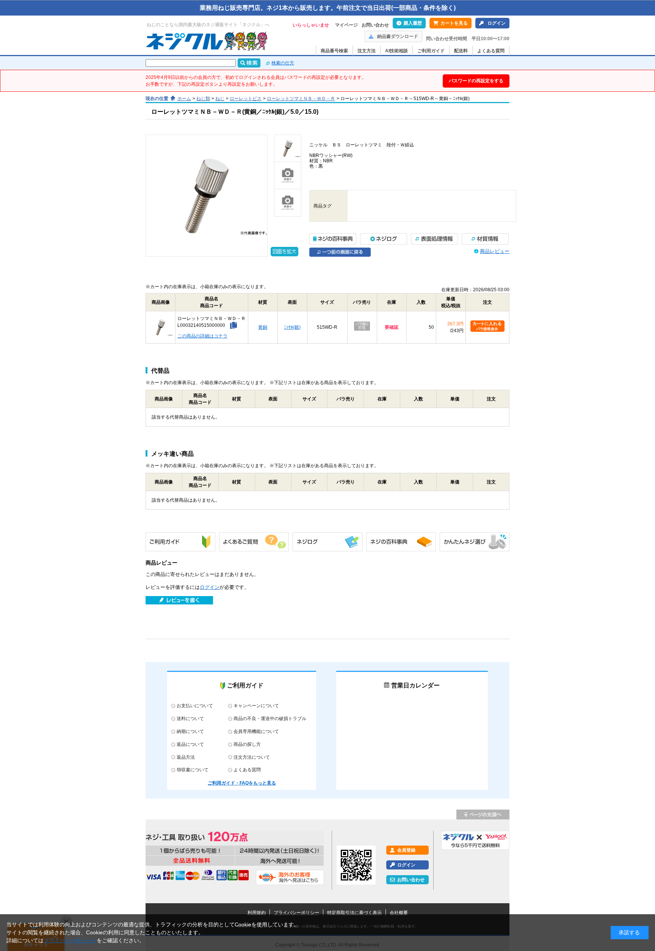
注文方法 (366, 50)
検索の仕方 (282, 63)
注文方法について (251, 757)
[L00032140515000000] (287, 148)
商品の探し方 (247, 744)
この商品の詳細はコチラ (202, 336)
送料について (190, 718)
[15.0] (207, 196)
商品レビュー (494, 251)
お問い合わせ (375, 25)
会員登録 (406, 850)
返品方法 (186, 757)
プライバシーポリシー (296, 912)
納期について (190, 731)
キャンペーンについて (256, 705)
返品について (190, 744)
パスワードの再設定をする (476, 80)
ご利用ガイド (431, 50)
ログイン (496, 23)
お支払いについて (195, 705)
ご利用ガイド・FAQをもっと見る (242, 783)
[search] (249, 62)
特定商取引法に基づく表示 (354, 912)
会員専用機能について (256, 731)
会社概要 (399, 912)
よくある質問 (491, 50)
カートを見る (454, 23)
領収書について (192, 769)
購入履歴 (413, 23)
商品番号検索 (334, 50)
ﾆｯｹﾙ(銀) (292, 327)
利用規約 (257, 912)
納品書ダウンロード (397, 36)
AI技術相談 (396, 50)
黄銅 (262, 327)
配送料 (461, 50)
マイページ (346, 25)
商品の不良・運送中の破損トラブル (269, 718)
